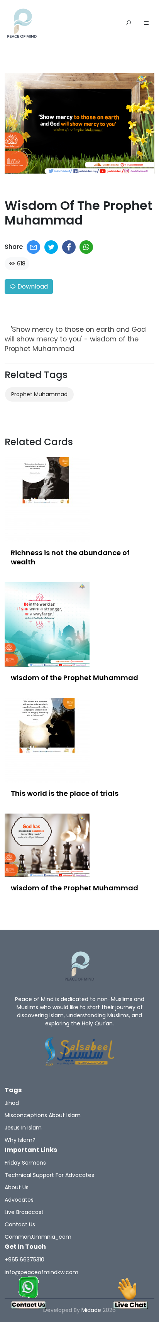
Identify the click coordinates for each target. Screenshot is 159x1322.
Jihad (12, 1103)
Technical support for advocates (49, 1175)
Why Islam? (20, 1140)
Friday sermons (25, 1163)
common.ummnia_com (38, 1237)
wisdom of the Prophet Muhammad (74, 677)
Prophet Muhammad (39, 394)
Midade (91, 1310)
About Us (17, 1187)
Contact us (20, 1224)
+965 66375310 (24, 1259)
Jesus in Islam (23, 1127)
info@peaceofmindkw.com (41, 1272)
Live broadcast (24, 1212)
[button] (146, 23)
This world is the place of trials (64, 793)
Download (32, 286)
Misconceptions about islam (43, 1115)
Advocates (19, 1200)
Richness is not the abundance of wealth (70, 557)
